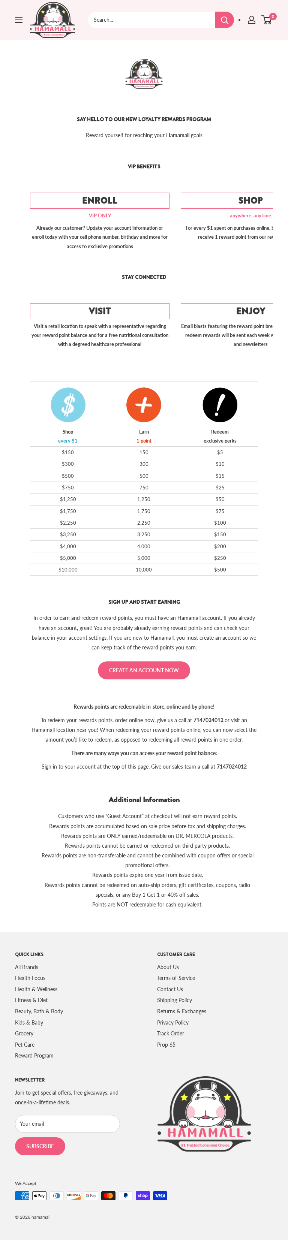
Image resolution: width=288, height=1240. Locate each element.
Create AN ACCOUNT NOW (144, 670)
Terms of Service (176, 978)
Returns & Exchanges (181, 1011)
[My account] (251, 20)
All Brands (26, 967)
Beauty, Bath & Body (39, 1011)
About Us (168, 967)
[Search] (224, 20)
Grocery (24, 1033)
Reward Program (34, 1055)
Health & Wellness (36, 989)
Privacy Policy (173, 1022)
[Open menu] (18, 20)
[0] (267, 19)
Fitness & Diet (31, 1000)
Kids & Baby (29, 1022)
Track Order (170, 1033)
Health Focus (30, 978)
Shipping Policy (174, 1000)
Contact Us (170, 989)
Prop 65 (166, 1044)
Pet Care (24, 1044)
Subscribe (40, 1146)
